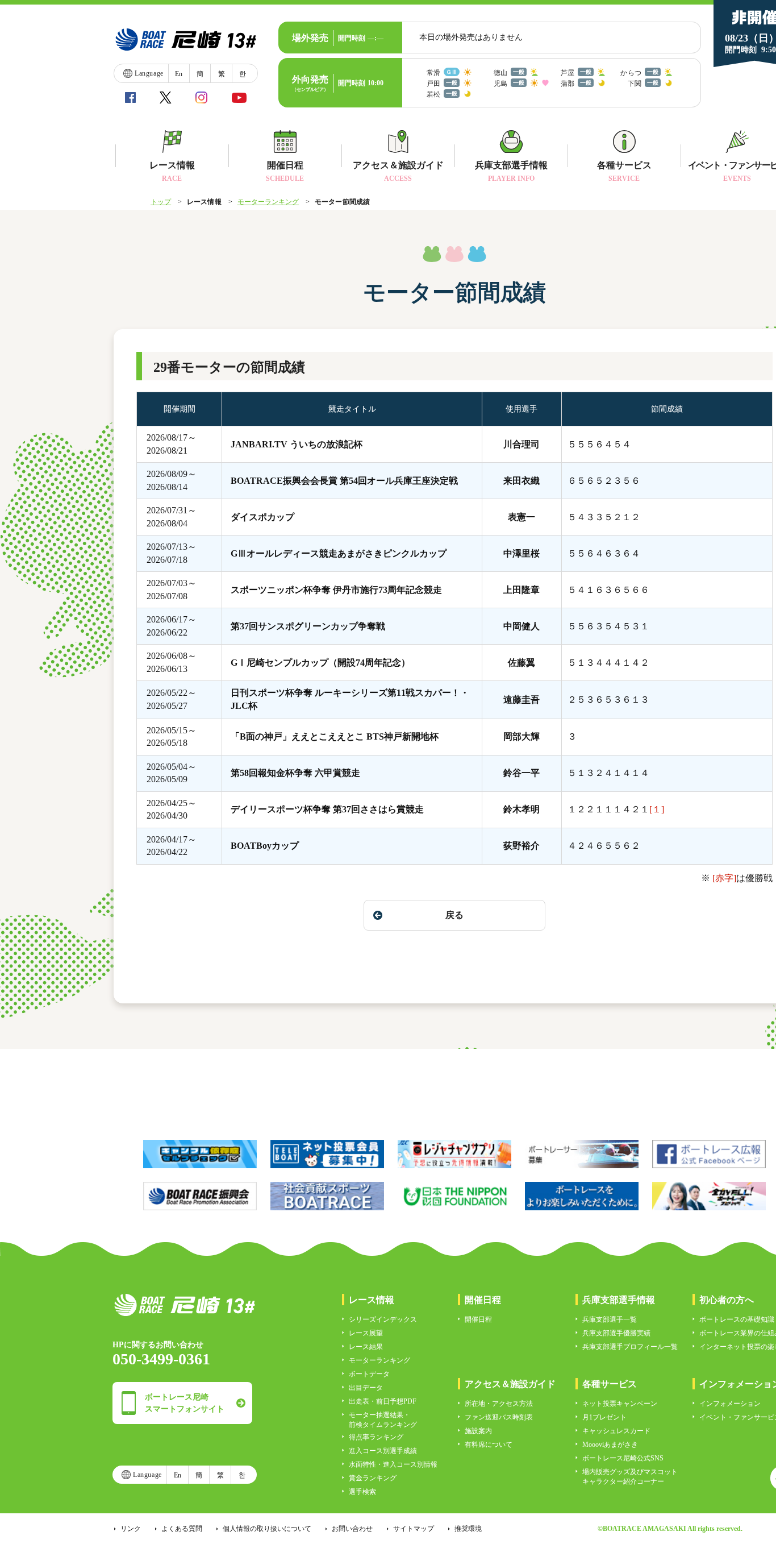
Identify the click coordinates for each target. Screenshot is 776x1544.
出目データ (366, 1388)
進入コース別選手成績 (383, 1451)
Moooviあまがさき (610, 1444)
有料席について (488, 1444)
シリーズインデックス (383, 1319)
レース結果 (366, 1347)
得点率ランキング (376, 1437)
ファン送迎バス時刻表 (499, 1417)
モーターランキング (268, 202)
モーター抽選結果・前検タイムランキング (383, 1420)
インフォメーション (730, 1404)
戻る (454, 915)
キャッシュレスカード (616, 1431)
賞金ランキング (373, 1478)
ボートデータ (369, 1374)
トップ (161, 202)
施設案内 (478, 1431)
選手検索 (362, 1492)
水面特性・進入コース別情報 (393, 1464)
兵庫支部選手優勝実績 (616, 1333)
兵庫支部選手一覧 (609, 1319)
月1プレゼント (604, 1417)
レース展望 (366, 1333)
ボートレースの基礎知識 (736, 1319)
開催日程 (478, 1319)
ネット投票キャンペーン (619, 1404)
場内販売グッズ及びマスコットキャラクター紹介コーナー (630, 1476)
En (178, 74)
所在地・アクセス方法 (499, 1404)
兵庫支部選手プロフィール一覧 (630, 1347)
